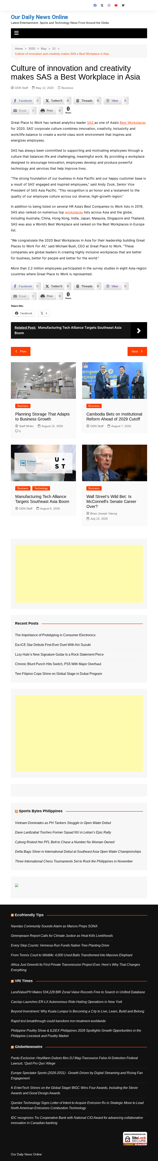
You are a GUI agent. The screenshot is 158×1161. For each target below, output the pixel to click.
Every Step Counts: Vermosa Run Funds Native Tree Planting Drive (60, 945)
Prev (23, 351)
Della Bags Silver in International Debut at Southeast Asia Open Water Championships (78, 851)
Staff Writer (26, 426)
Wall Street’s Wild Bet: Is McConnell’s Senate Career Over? (111, 501)
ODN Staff (21, 87)
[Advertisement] (79, 574)
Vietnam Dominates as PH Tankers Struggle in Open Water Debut (63, 823)
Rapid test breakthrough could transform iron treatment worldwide (58, 1021)
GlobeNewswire (28, 1047)
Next (135, 351)
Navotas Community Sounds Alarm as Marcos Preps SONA (54, 926)
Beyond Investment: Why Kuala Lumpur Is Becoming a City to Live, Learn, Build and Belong (77, 1011)
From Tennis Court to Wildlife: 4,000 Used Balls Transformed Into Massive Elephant (71, 955)
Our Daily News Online (39, 17)
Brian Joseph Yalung (103, 513)
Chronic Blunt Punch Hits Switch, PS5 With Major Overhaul (58, 664)
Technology (41, 488)
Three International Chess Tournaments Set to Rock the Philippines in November (74, 861)
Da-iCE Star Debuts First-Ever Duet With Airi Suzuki (53, 645)
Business (67, 87)
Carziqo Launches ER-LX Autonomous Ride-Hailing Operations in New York (66, 1002)
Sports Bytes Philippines (41, 811)
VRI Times (24, 981)
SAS (90, 122)
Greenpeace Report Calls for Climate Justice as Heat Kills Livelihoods (62, 935)
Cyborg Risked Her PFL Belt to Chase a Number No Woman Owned (64, 842)
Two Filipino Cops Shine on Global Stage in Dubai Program (58, 673)
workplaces (74, 212)
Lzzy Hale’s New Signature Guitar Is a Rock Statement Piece (59, 654)
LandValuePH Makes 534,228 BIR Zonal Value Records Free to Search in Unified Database (78, 992)
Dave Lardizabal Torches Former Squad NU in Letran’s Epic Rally (63, 832)
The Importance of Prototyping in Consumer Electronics (55, 635)
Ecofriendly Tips (29, 915)
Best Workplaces (133, 122)
